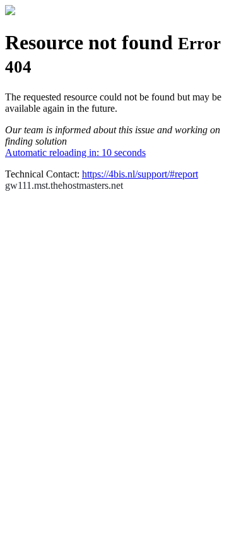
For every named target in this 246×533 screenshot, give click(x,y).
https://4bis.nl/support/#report (140, 174)
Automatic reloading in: (75, 152)
